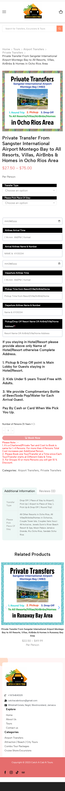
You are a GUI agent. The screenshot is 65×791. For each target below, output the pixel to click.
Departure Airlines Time (17, 273)
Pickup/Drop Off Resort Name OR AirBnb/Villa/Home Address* (31, 324)
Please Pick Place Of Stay (17, 197)
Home (6, 49)
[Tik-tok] (17, 772)
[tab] (19, 491)
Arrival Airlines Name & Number (21, 246)
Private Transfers (12, 52)
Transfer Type (11, 185)
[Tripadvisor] (23, 772)
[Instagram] (11, 772)
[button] (59, 608)
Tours (16, 49)
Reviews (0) (47, 491)
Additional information (19, 491)
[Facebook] (5, 772)
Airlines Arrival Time (15, 230)
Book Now (34, 437)
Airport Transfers (33, 49)
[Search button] (60, 29)
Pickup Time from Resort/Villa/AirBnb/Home (27, 289)
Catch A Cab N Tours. (42, 762)
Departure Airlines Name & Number (22, 305)
